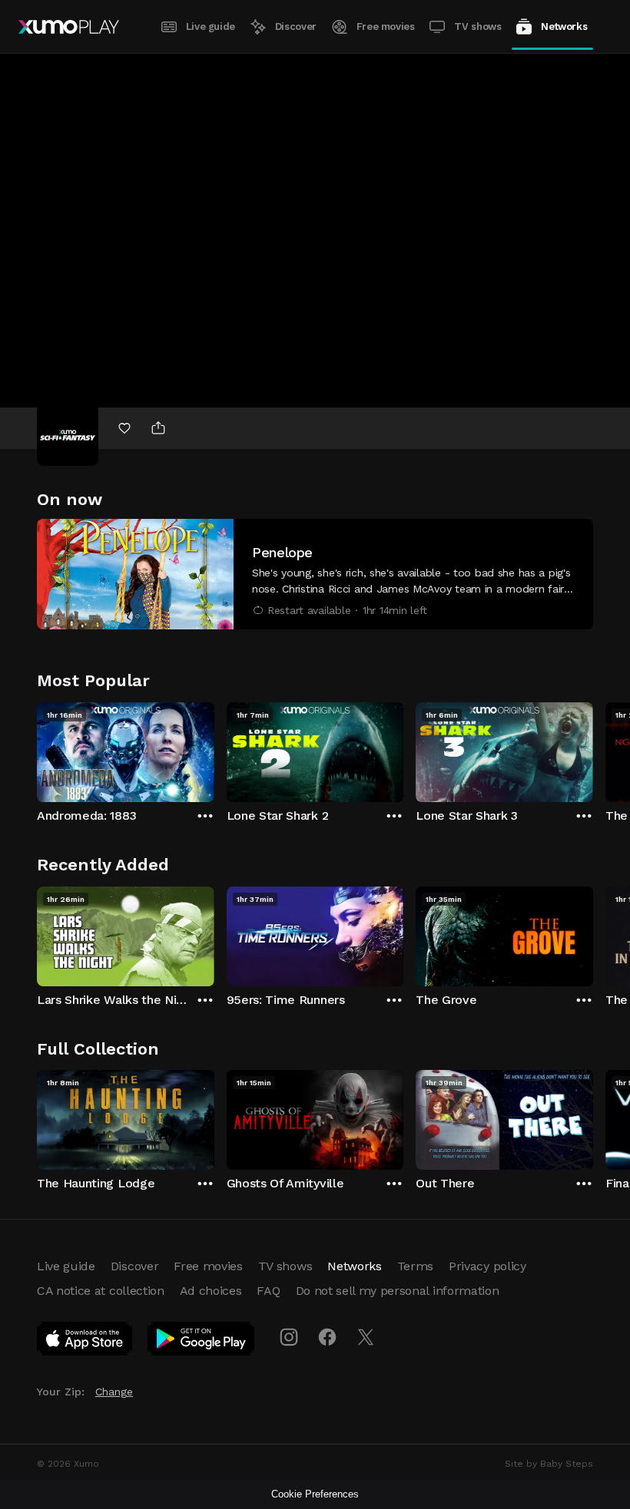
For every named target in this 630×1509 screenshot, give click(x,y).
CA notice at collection (100, 1290)
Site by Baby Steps (549, 1463)
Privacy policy (487, 1266)
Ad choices (211, 1290)
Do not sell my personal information (397, 1290)
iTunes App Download (85, 1341)
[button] (315, 574)
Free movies (385, 26)
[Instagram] (288, 1337)
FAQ (268, 1290)
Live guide (210, 26)
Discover (296, 26)
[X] (365, 1337)
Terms (415, 1266)
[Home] (68, 27)
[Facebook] (327, 1337)
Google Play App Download (201, 1341)
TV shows (477, 26)
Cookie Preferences (315, 1494)
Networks (564, 26)
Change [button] (114, 1391)
